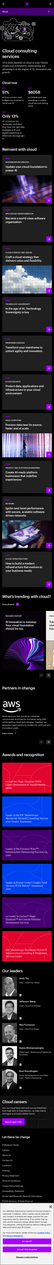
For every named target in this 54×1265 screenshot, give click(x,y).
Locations (6, 1165)
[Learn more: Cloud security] (27, 392)
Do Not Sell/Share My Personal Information (22, 1196)
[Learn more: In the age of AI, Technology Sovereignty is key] (27, 314)
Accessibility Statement (13, 1190)
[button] (13, 1121)
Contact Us (7, 1160)
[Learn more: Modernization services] (27, 179)
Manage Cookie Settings (27, 1257)
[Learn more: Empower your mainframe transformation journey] (27, 353)
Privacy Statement (10, 1175)
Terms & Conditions (11, 1180)
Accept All (27, 1241)
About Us (6, 1155)
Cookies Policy (43, 1233)
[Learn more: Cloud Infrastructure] (27, 569)
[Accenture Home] (27, 4)
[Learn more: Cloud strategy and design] (27, 269)
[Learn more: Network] (27, 522)
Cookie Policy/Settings (12, 1185)
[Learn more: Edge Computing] (27, 435)
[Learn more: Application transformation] (27, 224)
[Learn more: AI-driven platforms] (27, 477)
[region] (27, 1234)
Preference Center (10, 1144)
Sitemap (6, 1170)
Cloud (5, 11)
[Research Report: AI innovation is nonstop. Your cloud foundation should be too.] (23, 640)
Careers (5, 1149)
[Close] (51, 1207)
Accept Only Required (27, 1249)
